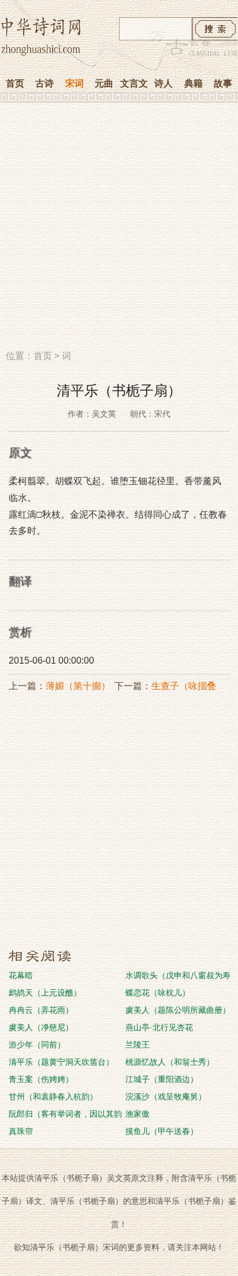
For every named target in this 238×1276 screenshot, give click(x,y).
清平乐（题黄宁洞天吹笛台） (61, 1062)
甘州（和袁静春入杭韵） (53, 1096)
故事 (223, 83)
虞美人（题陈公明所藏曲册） (177, 1010)
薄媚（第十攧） (78, 686)
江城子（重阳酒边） (161, 1079)
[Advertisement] (119, 230)
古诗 (44, 83)
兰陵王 (137, 1044)
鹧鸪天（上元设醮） (45, 992)
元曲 (104, 83)
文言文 (134, 83)
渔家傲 (137, 1113)
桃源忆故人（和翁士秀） (169, 1062)
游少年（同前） (37, 1044)
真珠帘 (21, 1131)
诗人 (163, 83)
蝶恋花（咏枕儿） (157, 992)
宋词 (74, 83)
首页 (15, 83)
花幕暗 (21, 975)
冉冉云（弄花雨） (41, 1010)
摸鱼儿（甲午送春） (161, 1131)
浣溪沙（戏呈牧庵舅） (165, 1096)
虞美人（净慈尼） (41, 1027)
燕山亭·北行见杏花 (159, 1027)
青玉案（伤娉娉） (41, 1079)
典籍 (193, 83)
